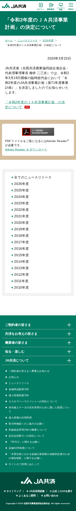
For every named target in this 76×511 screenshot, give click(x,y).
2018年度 (21, 235)
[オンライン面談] (61, 6)
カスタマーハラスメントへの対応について (33, 401)
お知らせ (14, 377)
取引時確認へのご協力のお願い (26, 423)
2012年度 (21, 274)
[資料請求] (51, 6)
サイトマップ (13, 491)
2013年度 (21, 268)
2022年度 (21, 209)
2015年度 (21, 255)
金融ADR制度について (22, 448)
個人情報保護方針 (19, 395)
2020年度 (21, 222)
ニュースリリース (27, 40)
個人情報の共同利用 (20, 417)
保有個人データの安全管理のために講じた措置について (39, 409)
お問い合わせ (51, 495)
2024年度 (21, 196)
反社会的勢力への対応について (26, 435)
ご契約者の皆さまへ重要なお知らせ (29, 371)
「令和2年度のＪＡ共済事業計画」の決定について (35, 104)
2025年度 (21, 190)
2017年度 (21, 242)
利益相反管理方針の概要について (28, 429)
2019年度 (48, 40)
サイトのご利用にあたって (24, 464)
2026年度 (21, 184)
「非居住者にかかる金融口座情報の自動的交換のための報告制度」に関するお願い (39, 456)
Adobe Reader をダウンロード (26, 149)
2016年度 (21, 248)
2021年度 (21, 216)
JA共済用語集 (37, 491)
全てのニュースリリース (33, 177)
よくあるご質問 (27, 495)
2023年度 (21, 203)
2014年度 (21, 261)
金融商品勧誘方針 (19, 389)
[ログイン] (40, 6)
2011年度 (21, 281)
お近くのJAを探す (62, 491)
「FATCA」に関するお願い (24, 442)
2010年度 (21, 287)
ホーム (9, 40)
